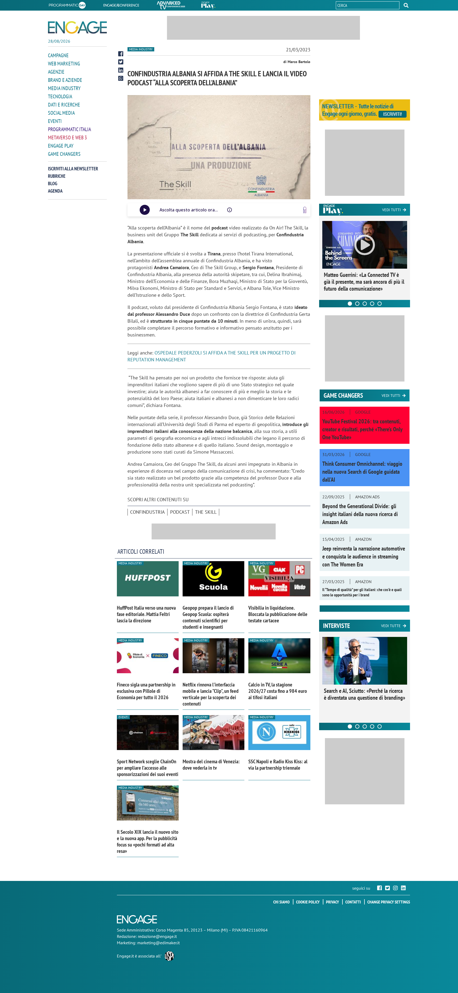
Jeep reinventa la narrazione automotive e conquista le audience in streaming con (363, 556)
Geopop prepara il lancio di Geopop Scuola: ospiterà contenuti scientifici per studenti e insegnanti (208, 617)
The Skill (206, 512)
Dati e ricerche (64, 104)
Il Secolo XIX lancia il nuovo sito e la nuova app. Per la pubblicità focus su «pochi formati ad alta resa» (147, 841)
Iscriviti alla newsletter (73, 169)
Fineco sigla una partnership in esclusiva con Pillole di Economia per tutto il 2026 (146, 691)
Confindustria (147, 512)
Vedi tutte (391, 625)
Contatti (353, 902)
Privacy (332, 902)
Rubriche (56, 176)
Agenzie (56, 71)
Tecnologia (60, 96)
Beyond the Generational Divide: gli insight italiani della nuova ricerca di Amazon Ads (360, 514)
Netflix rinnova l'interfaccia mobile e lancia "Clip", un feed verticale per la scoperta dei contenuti (211, 694)
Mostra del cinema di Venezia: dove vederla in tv (211, 764)
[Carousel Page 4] (372, 304)
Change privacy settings (388, 902)
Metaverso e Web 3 (67, 137)
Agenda (55, 191)
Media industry (141, 49)
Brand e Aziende (65, 80)
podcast (180, 512)
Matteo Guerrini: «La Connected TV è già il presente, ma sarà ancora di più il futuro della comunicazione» (364, 281)
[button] (406, 5)
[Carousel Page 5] (379, 304)
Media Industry (64, 88)
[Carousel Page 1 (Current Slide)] (350, 304)
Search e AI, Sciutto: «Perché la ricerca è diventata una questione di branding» (364, 694)
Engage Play (60, 145)
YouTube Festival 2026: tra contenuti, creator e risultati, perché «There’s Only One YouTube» (362, 429)
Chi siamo (281, 902)
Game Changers (64, 153)
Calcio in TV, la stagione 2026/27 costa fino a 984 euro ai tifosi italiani (277, 691)
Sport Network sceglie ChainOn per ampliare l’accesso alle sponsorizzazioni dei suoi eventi (147, 767)
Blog (52, 183)
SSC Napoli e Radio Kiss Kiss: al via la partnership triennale (277, 764)
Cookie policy (308, 902)
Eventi (55, 121)
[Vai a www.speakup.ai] (304, 210)
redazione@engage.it (157, 936)
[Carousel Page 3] (365, 304)
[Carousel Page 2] (357, 304)
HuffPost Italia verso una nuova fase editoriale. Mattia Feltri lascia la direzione (146, 614)
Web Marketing (64, 63)
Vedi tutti (391, 209)
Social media (61, 112)
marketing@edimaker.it (158, 942)
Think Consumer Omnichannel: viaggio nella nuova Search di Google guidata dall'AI (362, 471)
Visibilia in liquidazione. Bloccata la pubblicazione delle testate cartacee (277, 614)
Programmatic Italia (69, 129)
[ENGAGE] (77, 27)
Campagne (58, 55)
